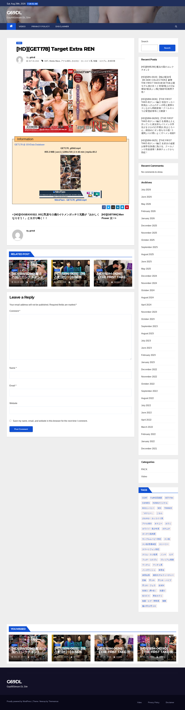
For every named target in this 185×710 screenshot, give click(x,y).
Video (22, 26)
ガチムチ (166, 529)
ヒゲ (171, 554)
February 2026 (148, 211)
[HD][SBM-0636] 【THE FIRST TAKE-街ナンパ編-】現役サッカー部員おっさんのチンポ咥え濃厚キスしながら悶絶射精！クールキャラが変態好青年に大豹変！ (158, 105)
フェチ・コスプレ (149, 560)
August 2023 (147, 333)
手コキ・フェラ (148, 585)
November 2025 (149, 233)
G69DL (14, 12)
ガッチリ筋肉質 (148, 534)
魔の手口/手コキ (149, 606)
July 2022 (146, 405)
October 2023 (148, 319)
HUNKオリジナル (160, 503)
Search (144, 41)
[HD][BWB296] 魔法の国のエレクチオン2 (27, 275)
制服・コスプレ (100, 61)
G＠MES (146, 503)
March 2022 (147, 427)
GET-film (169, 498)
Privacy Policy (41, 26)
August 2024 (147, 297)
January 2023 (148, 362)
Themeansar (53, 701)
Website (13, 403)
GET (46, 61)
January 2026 (148, 218)
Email (12, 385)
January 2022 (148, 441)
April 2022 (146, 420)
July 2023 (146, 341)
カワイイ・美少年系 (150, 529)
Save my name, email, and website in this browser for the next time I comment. (50, 421)
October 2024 (148, 290)
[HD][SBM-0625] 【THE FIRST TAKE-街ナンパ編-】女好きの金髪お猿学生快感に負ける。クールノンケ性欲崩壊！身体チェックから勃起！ (158, 146)
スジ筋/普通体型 (149, 544)
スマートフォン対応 (150, 549)
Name (13, 368)
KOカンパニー (148, 508)
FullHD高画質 (156, 498)
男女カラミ (157, 596)
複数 (164, 601)
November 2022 (149, 376)
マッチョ (146, 565)
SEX (159, 508)
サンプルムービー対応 (151, 539)
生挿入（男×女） (149, 590)
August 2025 (147, 254)
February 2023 (148, 355)
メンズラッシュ (148, 570)
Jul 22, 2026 (19, 657)
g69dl (32, 57)
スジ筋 (167, 539)
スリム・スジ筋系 (149, 554)
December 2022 (149, 369)
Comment (14, 311)
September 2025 (149, 247)
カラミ (168, 523)
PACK (144, 469)
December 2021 (149, 448)
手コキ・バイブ (164, 580)
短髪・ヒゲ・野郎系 (150, 601)
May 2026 (146, 204)
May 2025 (146, 269)
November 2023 (149, 312)
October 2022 (148, 384)
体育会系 (146, 575)
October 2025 (148, 240)
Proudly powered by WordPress (19, 701)
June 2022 (146, 412)
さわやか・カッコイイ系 (82, 61)
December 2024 (149, 276)
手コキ (152, 580)
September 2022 (149, 391)
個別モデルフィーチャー (163, 575)
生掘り (162, 590)
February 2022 (148, 434)
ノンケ (163, 554)
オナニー (158, 523)
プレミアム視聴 (167, 560)
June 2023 (146, 348)
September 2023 (149, 326)
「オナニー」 (148, 513)
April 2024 (146, 305)
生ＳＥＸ (146, 596)
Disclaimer (62, 26)
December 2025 (149, 225)
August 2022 (147, 398)
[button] (176, 26)
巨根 (144, 580)
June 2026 (146, 197)
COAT (144, 498)
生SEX (161, 585)
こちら (159, 513)
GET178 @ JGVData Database (29, 144)
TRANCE (168, 508)
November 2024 (149, 283)
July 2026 (146, 189)
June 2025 (146, 261)
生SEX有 (111, 61)
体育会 (161, 570)
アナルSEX (65, 61)
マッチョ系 (157, 565)
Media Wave (54, 61)
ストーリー (164, 544)
